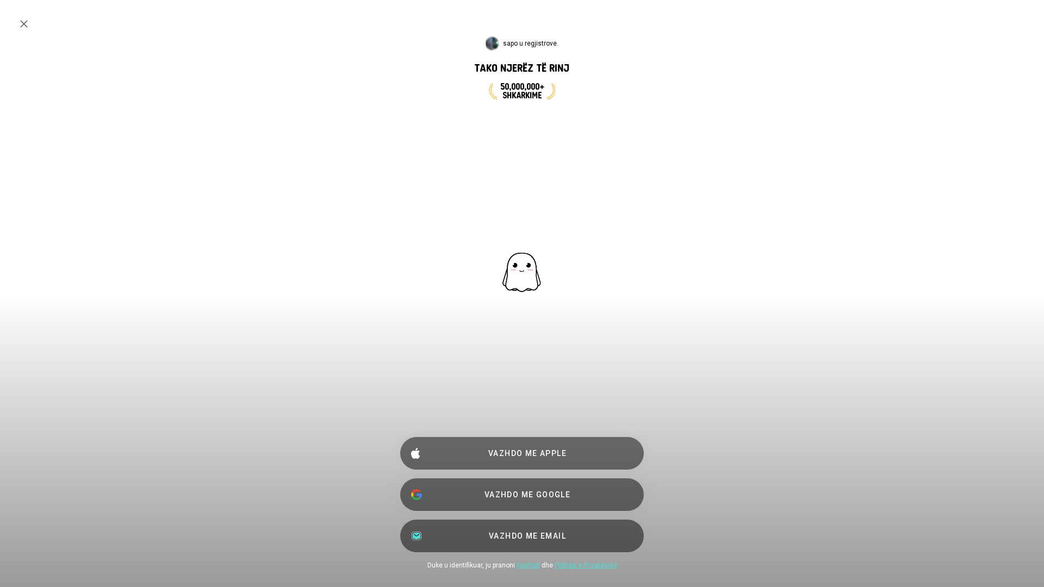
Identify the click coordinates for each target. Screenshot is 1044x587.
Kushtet (528, 565)
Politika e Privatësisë (586, 565)
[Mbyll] (23, 23)
